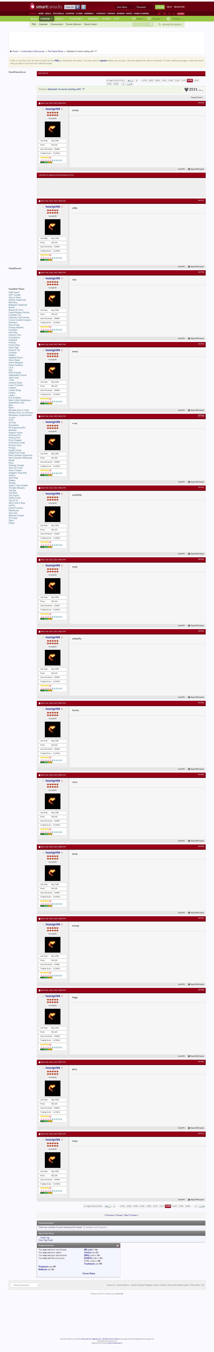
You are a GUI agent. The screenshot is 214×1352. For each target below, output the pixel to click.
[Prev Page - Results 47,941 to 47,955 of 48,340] (137, 80)
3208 (116, 84)
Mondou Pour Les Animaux (21, 412)
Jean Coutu (14, 377)
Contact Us (111, 1285)
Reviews (121, 13)
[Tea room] (159, 13)
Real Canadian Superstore (20, 455)
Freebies (89, 13)
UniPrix (12, 505)
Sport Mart (13, 478)
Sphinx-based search (115, 1343)
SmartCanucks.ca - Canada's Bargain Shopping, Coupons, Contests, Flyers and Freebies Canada (152, 1285)
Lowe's (12, 395)
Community (56, 24)
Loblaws (12, 388)
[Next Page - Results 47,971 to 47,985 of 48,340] (123, 84)
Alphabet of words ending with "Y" (66, 89)
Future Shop (14, 345)
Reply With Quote (197, 169)
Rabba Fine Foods (17, 453)
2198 (144, 81)
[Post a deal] (181, 13)
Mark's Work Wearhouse (20, 400)
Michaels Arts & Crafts (19, 410)
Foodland (13, 340)
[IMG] (86, 1255)
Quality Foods (15, 450)
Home (41, 13)
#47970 (201, 1134)
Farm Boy (13, 332)
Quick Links (90, 24)
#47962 (201, 559)
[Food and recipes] (169, 13)
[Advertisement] (96, 187)
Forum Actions (73, 24)
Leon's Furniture (16, 385)
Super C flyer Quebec (18, 485)
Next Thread (130, 1215)
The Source (14, 495)
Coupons (69, 13)
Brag (139, 18)
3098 (157, 81)
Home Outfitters (16, 365)
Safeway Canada (16, 465)
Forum (46, 18)
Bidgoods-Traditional (18, 305)
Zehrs (11, 520)
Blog (34, 18)
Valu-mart (13, 513)
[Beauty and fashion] (164, 13)
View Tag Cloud (46, 1240)
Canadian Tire (15, 315)
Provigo (12, 448)
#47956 (201, 103)
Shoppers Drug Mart (18, 473)
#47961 (201, 487)
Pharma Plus (14, 438)
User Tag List (43, 73)
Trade (177, 18)
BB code (88, 1250)
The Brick (13, 493)
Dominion (13, 322)
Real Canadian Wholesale (20, 458)
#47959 (201, 344)
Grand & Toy (14, 350)
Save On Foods (16, 468)
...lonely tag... (45, 1237)
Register (179, 7)
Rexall (11, 460)
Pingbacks (44, 1266)
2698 (151, 81)
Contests (101, 13)
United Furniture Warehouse (16, 509)
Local (157, 18)
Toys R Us (13, 500)
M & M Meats (15, 398)
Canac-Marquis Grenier (19, 312)
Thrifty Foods (15, 498)
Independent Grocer (17, 375)
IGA (10, 370)
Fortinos (12, 342)
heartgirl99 (53, 109)
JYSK (11, 380)
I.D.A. (11, 367)
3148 (164, 81)
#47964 (201, 703)
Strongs (12, 483)
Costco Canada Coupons (20, 320)
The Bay (12, 490)
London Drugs (15, 390)
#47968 (201, 990)
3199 (196, 81)
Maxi (11, 405)
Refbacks (43, 1269)
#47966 (201, 846)
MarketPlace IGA (16, 403)
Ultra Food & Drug (17, 503)
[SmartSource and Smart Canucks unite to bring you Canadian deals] (21, 275)
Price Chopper (15, 440)
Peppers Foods (15, 433)
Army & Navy (15, 297)
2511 (195, 89)
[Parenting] (174, 13)
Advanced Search (172, 24)
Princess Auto (15, 445)
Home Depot (14, 360)
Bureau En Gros (16, 310)
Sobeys (12, 475)
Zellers (12, 523)
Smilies (87, 1252)
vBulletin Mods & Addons (111, 1339)
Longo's (12, 393)
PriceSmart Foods (17, 443)
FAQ (34, 24)
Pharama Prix (15, 435)
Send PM (181, 169)
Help (169, 7)
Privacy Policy (195, 1285)
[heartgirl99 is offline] (53, 129)
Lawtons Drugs (15, 383)
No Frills (12, 423)
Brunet (12, 307)
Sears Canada (15, 470)
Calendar (43, 24)
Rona (11, 463)
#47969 (201, 1062)
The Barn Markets (17, 488)
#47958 (201, 272)
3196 (177, 81)
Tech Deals (58, 13)
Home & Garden (141, 13)
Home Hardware (16, 362)
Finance (111, 13)
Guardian (13, 352)
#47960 (201, 416)
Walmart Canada (16, 515)
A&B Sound (14, 292)
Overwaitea (14, 425)
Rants (129, 13)
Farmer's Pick (15, 335)
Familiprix (13, 330)
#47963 (201, 631)
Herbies (12, 355)
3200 (109, 84)
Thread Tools (196, 97)
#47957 (201, 200)
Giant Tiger (14, 347)
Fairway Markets (16, 327)
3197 (184, 81)
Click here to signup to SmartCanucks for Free (56, 175)
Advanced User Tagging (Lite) (91, 1339)
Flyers (79, 13)
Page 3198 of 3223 (117, 81)
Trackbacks (89, 1264)
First (131, 81)
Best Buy (13, 302)
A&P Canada (14, 295)
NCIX (11, 420)
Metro (11, 407)
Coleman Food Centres (19, 317)
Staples (12, 480)
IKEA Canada (15, 372)
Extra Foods (14, 325)
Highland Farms (16, 357)
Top (116, 18)
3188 (170, 81)
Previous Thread (114, 1215)
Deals (48, 13)
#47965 (201, 775)
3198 (190, 81)
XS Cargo (13, 518)
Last (128, 85)
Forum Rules (89, 1273)
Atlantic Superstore (17, 300)
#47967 (201, 918)
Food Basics (14, 337)
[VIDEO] (88, 1258)
